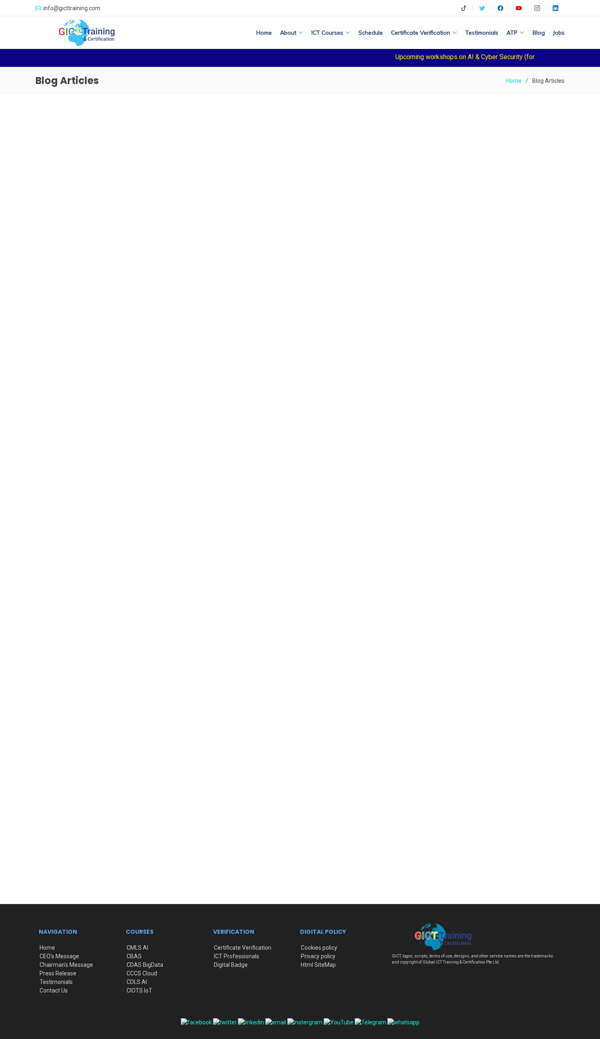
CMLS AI (137, 947)
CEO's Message (59, 956)
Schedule (370, 32)
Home (264, 32)
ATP (512, 32)
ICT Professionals (236, 956)
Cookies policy (319, 947)
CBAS (134, 956)
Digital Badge (231, 965)
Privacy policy (318, 956)
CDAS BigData (145, 965)
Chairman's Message (66, 965)
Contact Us (54, 990)
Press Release (58, 973)
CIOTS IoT (139, 990)
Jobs (558, 32)
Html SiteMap (318, 965)
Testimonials (481, 32)
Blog (539, 32)
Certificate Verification (242, 947)
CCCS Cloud (142, 973)
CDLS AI (137, 982)
